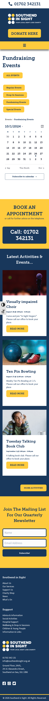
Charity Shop (8, 593)
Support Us (8, 589)
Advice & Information (13, 615)
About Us (7, 583)
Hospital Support (10, 622)
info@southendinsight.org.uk (16, 661)
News (5, 596)
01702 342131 (27, 4)
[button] (24, 552)
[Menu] (24, 45)
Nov (40, 168)
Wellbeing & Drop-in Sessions (16, 625)
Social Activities (10, 618)
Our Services (8, 586)
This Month (24, 168)
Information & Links (12, 632)
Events (8, 119)
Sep (8, 168)
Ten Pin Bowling (21, 371)
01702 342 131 (9, 657)
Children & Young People (14, 628)
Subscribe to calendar (23, 176)
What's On (7, 599)
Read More (19, 328)
